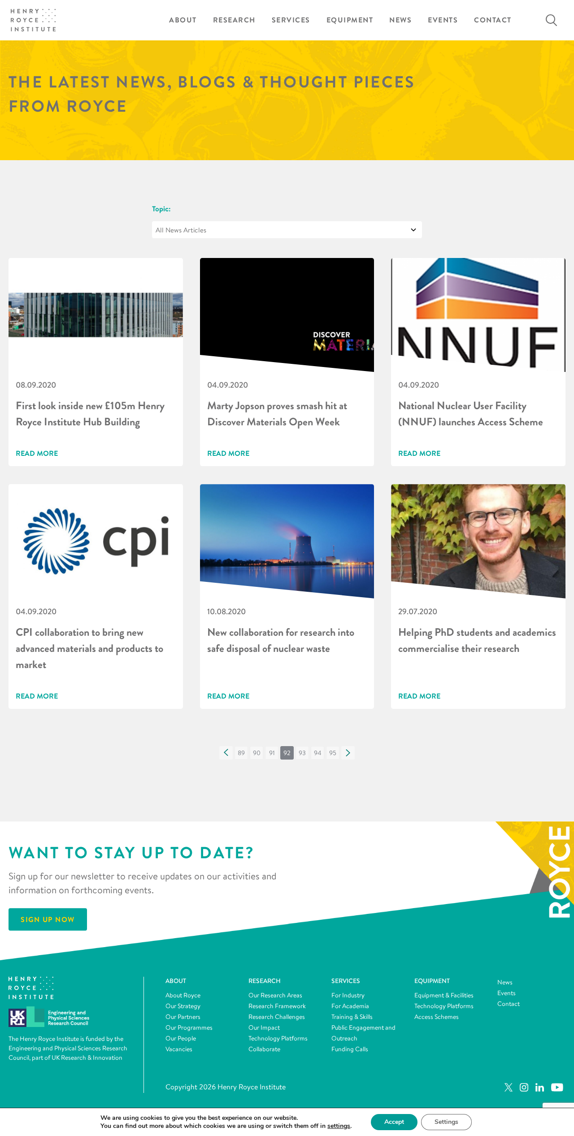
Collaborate (264, 1049)
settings (338, 1126)
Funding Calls (349, 1049)
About (183, 20)
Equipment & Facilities (444, 995)
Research (234, 20)
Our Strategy (182, 1006)
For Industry (348, 995)
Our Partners (182, 1017)
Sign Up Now (48, 919)
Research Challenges (276, 1017)
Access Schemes (436, 1017)
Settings (446, 1122)
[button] (226, 753)
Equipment (350, 20)
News (400, 20)
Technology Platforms (278, 1038)
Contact (493, 20)
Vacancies (178, 1049)
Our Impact (264, 1027)
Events (443, 20)
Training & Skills (352, 1017)
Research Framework (277, 1006)
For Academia (350, 1006)
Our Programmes (189, 1027)
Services (291, 20)
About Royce (182, 995)
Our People (180, 1038)
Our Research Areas (275, 995)
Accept (394, 1122)
